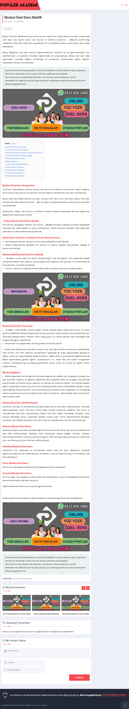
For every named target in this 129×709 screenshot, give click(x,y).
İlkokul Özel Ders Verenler (18, 326)
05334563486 (114, 695)
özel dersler (18, 21)
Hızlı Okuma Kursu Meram (46, 614)
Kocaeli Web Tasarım (38, 705)
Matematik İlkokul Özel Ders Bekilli (23, 254)
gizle (13, 144)
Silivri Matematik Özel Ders (75, 614)
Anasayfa (8, 21)
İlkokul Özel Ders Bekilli (22, 578)
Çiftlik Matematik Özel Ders (16, 614)
